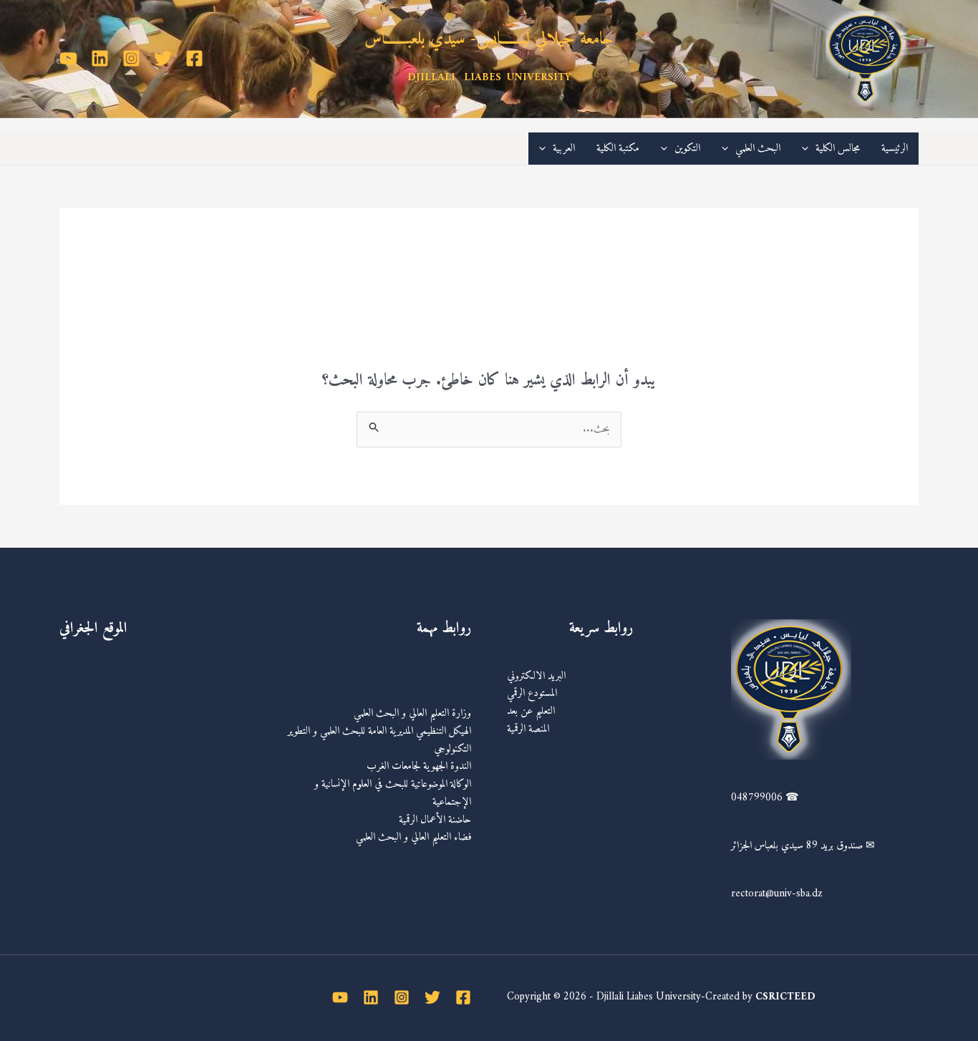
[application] (808, 148)
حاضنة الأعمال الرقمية (435, 820)
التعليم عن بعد (531, 711)
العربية (564, 148)
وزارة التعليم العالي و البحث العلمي (412, 713)
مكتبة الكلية (617, 148)
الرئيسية (894, 148)
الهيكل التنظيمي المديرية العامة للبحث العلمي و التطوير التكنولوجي (379, 740)
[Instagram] (131, 58)
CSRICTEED (785, 997)
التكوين (687, 148)
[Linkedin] (100, 58)
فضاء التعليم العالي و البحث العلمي (413, 837)
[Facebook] (194, 58)
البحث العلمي (757, 148)
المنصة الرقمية (528, 729)
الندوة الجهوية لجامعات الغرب (419, 766)
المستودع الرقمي (532, 693)
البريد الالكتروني (536, 676)
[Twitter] (163, 58)
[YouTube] (68, 58)
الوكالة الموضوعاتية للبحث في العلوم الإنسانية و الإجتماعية (392, 793)
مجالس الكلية (837, 148)
